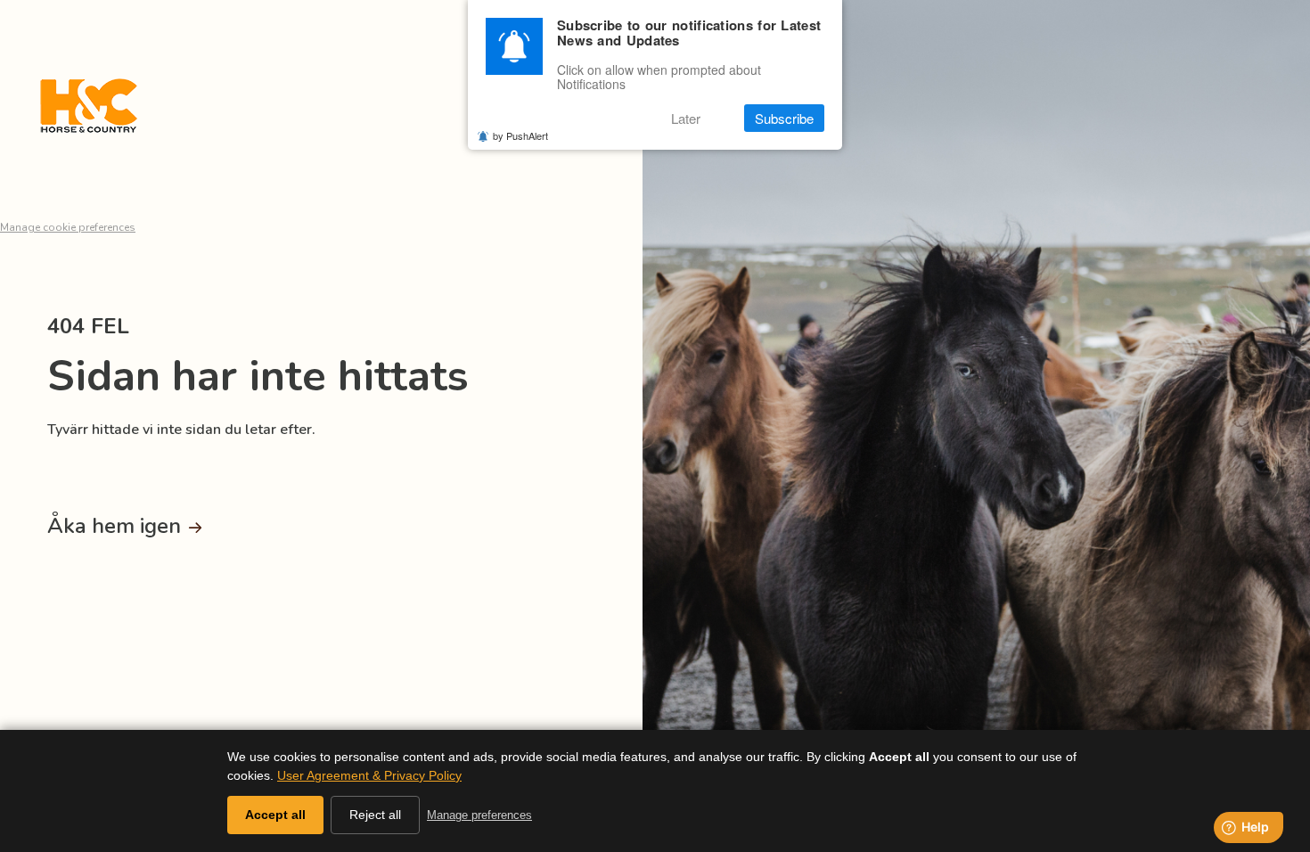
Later (685, 118)
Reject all (375, 814)
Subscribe (784, 118)
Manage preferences (479, 815)
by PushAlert (520, 135)
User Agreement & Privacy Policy (369, 775)
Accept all (275, 814)
